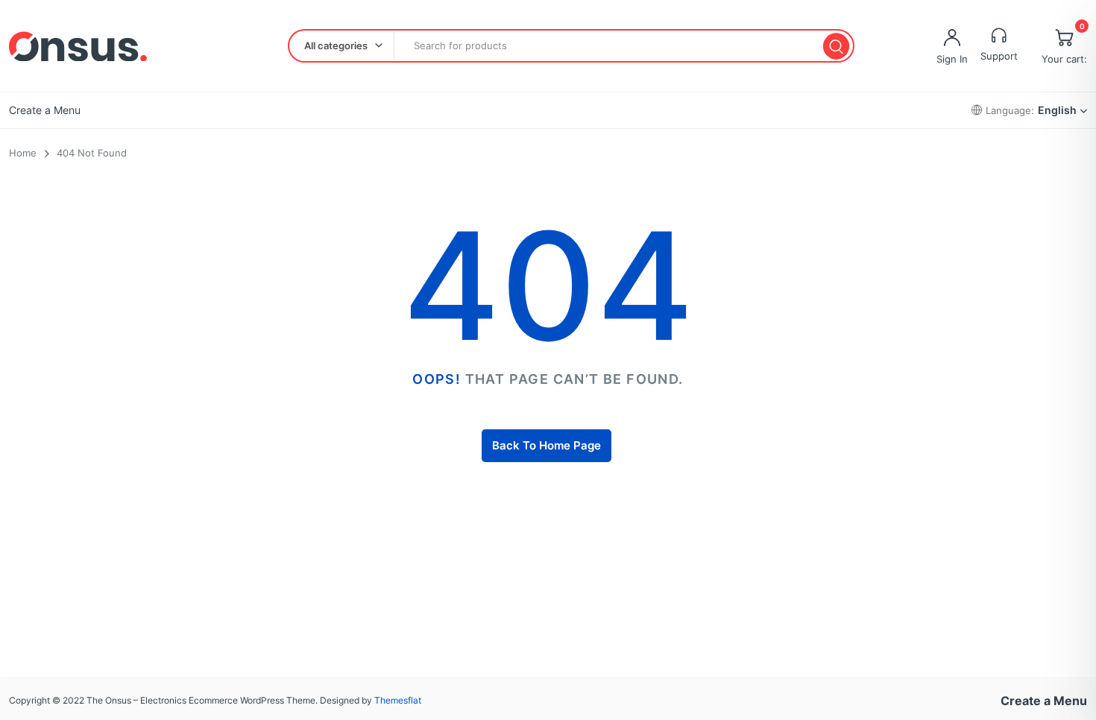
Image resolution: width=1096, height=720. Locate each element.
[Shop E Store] (78, 46)
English (1057, 110)
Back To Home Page (546, 445)
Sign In (952, 59)
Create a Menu (45, 110)
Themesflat (397, 700)
